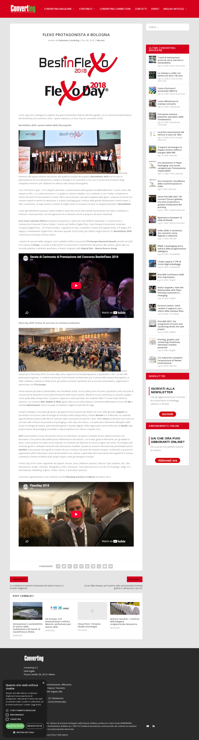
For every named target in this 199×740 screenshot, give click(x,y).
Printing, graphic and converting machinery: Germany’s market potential (169, 343)
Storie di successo (177, 66)
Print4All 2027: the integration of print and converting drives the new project (171, 325)
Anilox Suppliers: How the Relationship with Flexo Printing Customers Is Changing (170, 291)
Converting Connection (115, 9)
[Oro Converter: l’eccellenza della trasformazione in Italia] (152, 183)
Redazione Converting (69, 40)
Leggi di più (36, 704)
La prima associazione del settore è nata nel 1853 (171, 133)
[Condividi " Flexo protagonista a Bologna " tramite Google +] (70, 566)
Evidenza (173, 210)
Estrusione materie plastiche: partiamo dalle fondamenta (170, 117)
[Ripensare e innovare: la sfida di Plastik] (152, 219)
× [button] (43, 683)
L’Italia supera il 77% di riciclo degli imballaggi (169, 263)
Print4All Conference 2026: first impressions (171, 275)
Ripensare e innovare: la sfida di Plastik (170, 219)
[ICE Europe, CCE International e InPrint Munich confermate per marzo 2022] (60, 608)
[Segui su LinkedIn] (153, 726)
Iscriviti (167, 414)
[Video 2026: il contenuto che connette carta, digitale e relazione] (152, 232)
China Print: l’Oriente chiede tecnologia (89, 625)
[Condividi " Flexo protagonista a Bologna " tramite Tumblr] (76, 566)
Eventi (155, 9)
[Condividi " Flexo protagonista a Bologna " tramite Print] (110, 566)
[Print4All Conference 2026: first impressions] (152, 276)
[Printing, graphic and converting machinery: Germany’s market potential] (152, 341)
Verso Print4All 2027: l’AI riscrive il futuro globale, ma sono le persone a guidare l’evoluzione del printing (170, 202)
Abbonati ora (167, 460)
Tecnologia (162, 124)
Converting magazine (58, 9)
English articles (173, 9)
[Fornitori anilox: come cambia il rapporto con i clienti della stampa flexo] (152, 307)
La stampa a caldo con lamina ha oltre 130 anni (170, 74)
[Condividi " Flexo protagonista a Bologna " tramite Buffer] (93, 566)
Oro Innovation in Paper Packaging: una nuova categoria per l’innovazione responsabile (171, 166)
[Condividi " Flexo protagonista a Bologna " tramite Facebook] (58, 566)
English (173, 280)
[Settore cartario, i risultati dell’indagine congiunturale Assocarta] (125, 608)
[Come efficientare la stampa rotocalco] (152, 103)
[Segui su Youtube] (147, 726)
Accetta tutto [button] (15, 726)
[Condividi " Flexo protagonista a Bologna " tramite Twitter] (64, 566)
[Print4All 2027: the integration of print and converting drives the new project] (152, 323)
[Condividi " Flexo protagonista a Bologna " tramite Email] (105, 566)
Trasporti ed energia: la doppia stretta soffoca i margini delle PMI (170, 150)
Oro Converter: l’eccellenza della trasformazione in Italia (171, 184)
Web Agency (63, 735)
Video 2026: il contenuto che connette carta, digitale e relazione (170, 233)
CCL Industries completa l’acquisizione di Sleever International (170, 360)
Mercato (101, 40)
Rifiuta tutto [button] (35, 726)
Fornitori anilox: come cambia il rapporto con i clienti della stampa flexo (171, 308)
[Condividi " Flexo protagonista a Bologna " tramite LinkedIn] (87, 566)
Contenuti (85, 9)
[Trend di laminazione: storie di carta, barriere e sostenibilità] (152, 59)
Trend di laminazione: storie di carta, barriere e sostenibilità (170, 60)
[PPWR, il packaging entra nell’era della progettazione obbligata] (152, 248)
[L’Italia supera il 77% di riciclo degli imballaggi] (152, 263)
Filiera (172, 173)
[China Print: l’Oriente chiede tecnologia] (92, 611)
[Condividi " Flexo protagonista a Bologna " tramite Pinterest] (81, 566)
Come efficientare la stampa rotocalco (168, 102)
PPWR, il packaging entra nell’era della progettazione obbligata (172, 249)
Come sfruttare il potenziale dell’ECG (167, 89)
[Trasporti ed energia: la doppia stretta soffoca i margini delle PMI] (152, 149)
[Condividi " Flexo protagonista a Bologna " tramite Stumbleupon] (99, 566)
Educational (175, 107)
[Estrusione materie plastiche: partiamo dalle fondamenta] (152, 116)
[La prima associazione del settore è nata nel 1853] (152, 134)
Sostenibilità (175, 254)
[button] (25, 732)
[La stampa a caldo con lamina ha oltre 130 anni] (152, 75)
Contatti (141, 9)
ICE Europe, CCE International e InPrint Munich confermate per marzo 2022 (58, 622)
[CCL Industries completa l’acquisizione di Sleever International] (152, 359)
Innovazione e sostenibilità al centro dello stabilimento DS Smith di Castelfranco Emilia (27, 628)
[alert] (25, 708)
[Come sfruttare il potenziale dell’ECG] (152, 90)
